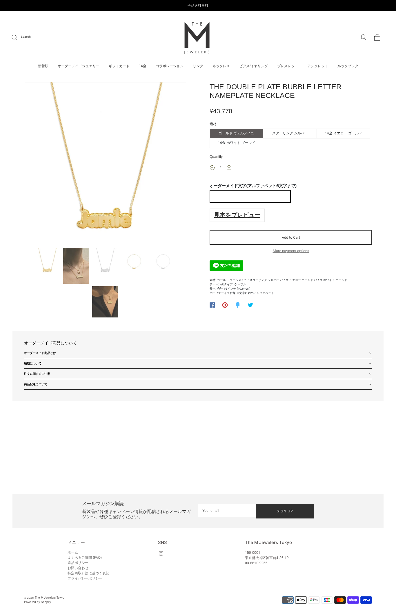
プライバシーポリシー (85, 578)
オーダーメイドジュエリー (78, 66)
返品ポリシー (78, 562)
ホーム (73, 552)
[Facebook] (212, 305)
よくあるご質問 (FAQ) (85, 557)
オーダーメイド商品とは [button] (40, 353)
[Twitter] (250, 305)
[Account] (363, 38)
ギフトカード (119, 66)
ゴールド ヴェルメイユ (236, 133)
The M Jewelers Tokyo (49, 598)
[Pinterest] (225, 305)
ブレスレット (287, 66)
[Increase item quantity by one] (229, 167)
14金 (142, 66)
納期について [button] (32, 363)
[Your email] (227, 510)
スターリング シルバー (290, 133)
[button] (41, 164)
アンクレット (317, 66)
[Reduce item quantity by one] (212, 167)
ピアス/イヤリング (253, 66)
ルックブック (347, 66)
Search (26, 36)
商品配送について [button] (35, 384)
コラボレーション (170, 66)
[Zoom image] (105, 164)
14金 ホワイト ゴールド (236, 142)
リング (198, 66)
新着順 (43, 66)
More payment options (291, 251)
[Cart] (377, 38)
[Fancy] (237, 305)
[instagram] (161, 553)
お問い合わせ (78, 568)
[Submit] (18, 37)
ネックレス (221, 66)
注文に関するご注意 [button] (37, 373)
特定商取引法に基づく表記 (88, 573)
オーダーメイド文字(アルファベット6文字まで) (253, 185)
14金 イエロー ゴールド (343, 133)
